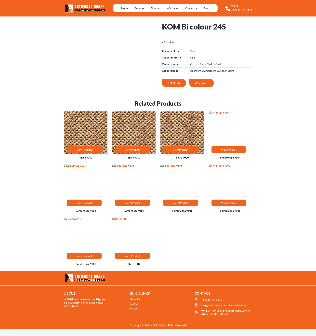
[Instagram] (251, 278)
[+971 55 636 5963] (198, 300)
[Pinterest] (240, 278)
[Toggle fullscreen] (3, 329)
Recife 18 (134, 263)
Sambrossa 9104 (230, 157)
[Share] (6, 329)
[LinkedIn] (245, 278)
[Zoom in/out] (1, 329)
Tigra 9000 (85, 157)
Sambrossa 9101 (182, 210)
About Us (134, 299)
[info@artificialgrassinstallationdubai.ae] (198, 305)
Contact (134, 303)
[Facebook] (235, 278)
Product (134, 308)
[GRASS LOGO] (84, 278)
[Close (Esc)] (8, 329)
